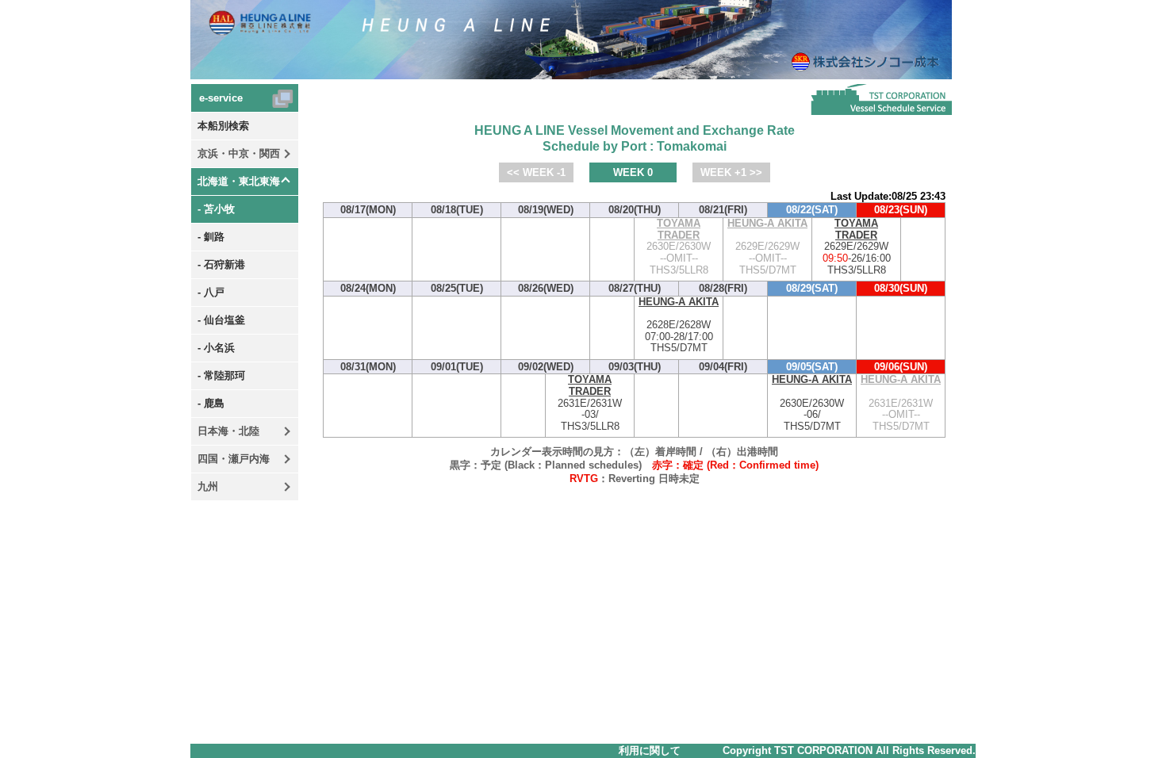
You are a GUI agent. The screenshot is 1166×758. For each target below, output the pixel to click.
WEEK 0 (633, 172)
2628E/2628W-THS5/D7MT (679, 325)
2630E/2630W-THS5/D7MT (812, 403)
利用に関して (650, 750)
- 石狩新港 (221, 264)
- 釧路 (211, 237)
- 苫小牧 (216, 209)
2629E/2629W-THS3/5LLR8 (857, 247)
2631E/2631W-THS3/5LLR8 (590, 403)
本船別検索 (223, 126)
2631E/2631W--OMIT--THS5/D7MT (901, 403)
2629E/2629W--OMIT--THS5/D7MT (767, 247)
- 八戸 (211, 292)
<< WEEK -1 (536, 172)
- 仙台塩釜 (221, 320)
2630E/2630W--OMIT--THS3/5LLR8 (678, 247)
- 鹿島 (211, 403)
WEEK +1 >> (731, 172)
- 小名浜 (216, 348)
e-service (221, 98)
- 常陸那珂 (221, 375)
